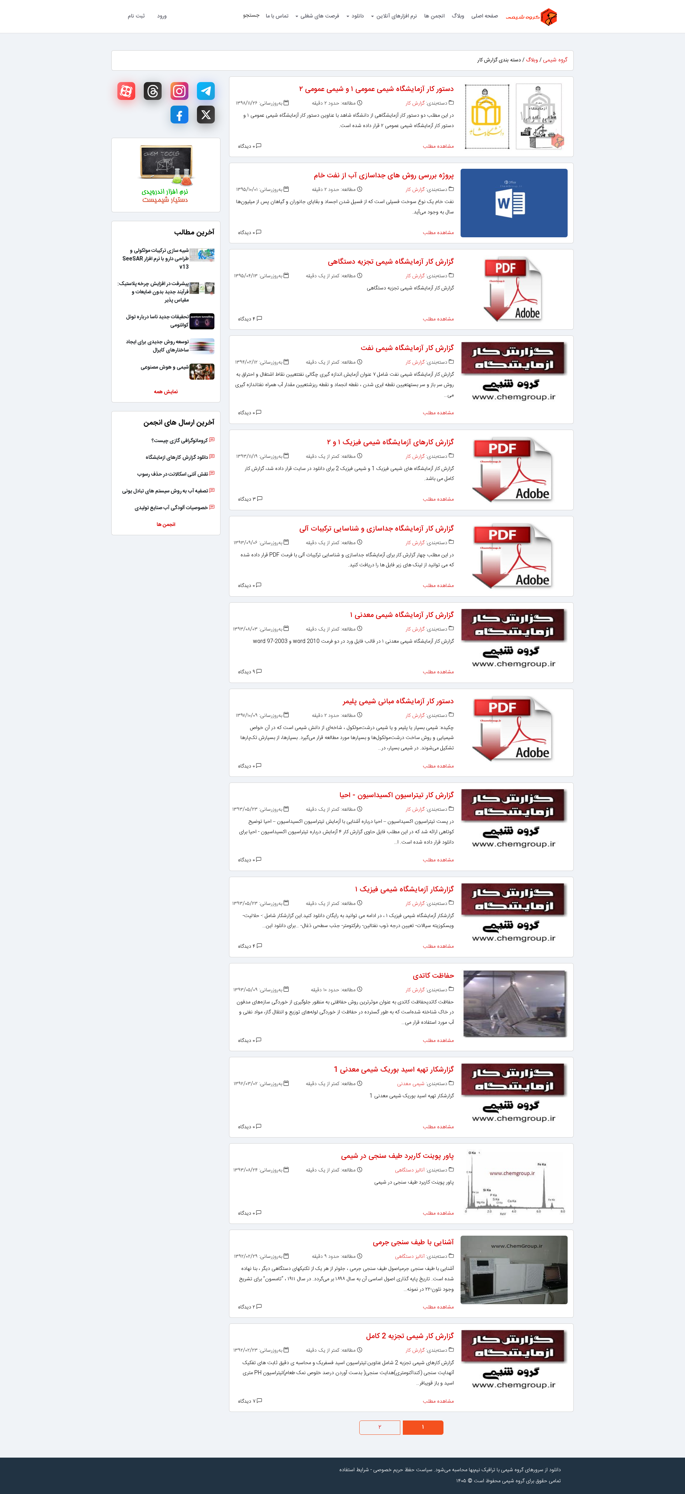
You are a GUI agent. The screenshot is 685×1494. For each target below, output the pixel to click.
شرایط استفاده (354, 1470)
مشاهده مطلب (438, 146)
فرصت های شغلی (319, 16)
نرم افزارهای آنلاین (396, 16)
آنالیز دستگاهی (410, 1170)
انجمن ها (434, 16)
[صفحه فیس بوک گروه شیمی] (179, 114)
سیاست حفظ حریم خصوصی (402, 1470)
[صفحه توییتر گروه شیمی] (206, 114)
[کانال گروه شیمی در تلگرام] (206, 91)
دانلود (358, 16)
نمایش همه (166, 392)
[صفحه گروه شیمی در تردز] (153, 91)
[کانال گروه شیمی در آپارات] (126, 91)
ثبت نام (136, 16)
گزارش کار (415, 103)
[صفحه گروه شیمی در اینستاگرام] (179, 91)
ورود (162, 16)
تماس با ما (277, 16)
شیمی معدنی (411, 1084)
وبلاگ (458, 16)
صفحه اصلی (484, 16)
